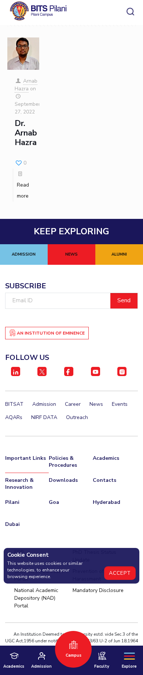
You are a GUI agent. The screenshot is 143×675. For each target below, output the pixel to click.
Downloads (63, 480)
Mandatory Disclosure (98, 590)
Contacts (104, 480)
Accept (120, 573)
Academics (106, 458)
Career (73, 404)
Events (120, 404)
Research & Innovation (19, 484)
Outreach (77, 417)
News (96, 404)
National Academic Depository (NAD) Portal (36, 598)
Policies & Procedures (63, 462)
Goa (54, 502)
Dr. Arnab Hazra (26, 133)
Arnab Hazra (26, 84)
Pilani (12, 502)
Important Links (25, 458)
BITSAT (14, 404)
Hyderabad (106, 502)
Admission (44, 404)
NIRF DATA (44, 417)
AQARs (13, 417)
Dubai (12, 524)
